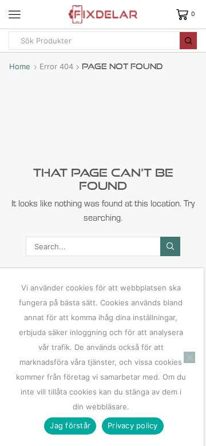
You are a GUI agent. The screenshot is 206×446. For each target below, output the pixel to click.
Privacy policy (133, 425)
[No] (189, 357)
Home (19, 66)
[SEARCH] (170, 246)
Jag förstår (70, 425)
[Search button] (188, 40)
